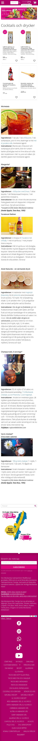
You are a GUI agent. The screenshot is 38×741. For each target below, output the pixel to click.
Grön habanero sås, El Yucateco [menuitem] (19, 705)
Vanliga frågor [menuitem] (29, 731)
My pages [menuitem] (19, 662)
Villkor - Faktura (6, 618)
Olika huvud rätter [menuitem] (19, 728)
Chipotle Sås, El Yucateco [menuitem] (14, 721)
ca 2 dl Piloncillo (14, 395)
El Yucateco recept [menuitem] (19, 698)
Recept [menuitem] (19, 668)
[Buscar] (19, 2)
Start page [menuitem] (8, 662)
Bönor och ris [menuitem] (29, 691)
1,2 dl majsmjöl (26, 395)
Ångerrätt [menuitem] (21, 735)
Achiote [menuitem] (31, 721)
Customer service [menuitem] (10, 665)
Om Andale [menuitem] (9, 668)
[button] (35, 2)
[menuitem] (13, 733)
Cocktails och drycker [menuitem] (11, 691)
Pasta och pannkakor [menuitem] (19, 685)
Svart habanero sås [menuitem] (19, 715)
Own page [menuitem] (30, 662)
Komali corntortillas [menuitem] (11, 731)
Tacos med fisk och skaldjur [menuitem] (19, 678)
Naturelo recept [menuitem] (11, 695)
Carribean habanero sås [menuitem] (19, 708)
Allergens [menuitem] (29, 668)
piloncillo (17, 295)
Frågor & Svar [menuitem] (29, 665)
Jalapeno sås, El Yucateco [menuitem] (19, 718)
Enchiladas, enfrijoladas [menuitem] (19, 688)
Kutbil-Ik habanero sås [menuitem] (19, 711)
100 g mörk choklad (20, 461)
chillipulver (27, 138)
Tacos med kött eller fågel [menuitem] (19, 675)
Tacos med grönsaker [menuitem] (19, 682)
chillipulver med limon (21, 191)
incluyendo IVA (26, 5)
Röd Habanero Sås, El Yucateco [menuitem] (19, 701)
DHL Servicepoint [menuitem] (24, 725)
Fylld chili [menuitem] (11, 725)
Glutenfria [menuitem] (19, 672)
